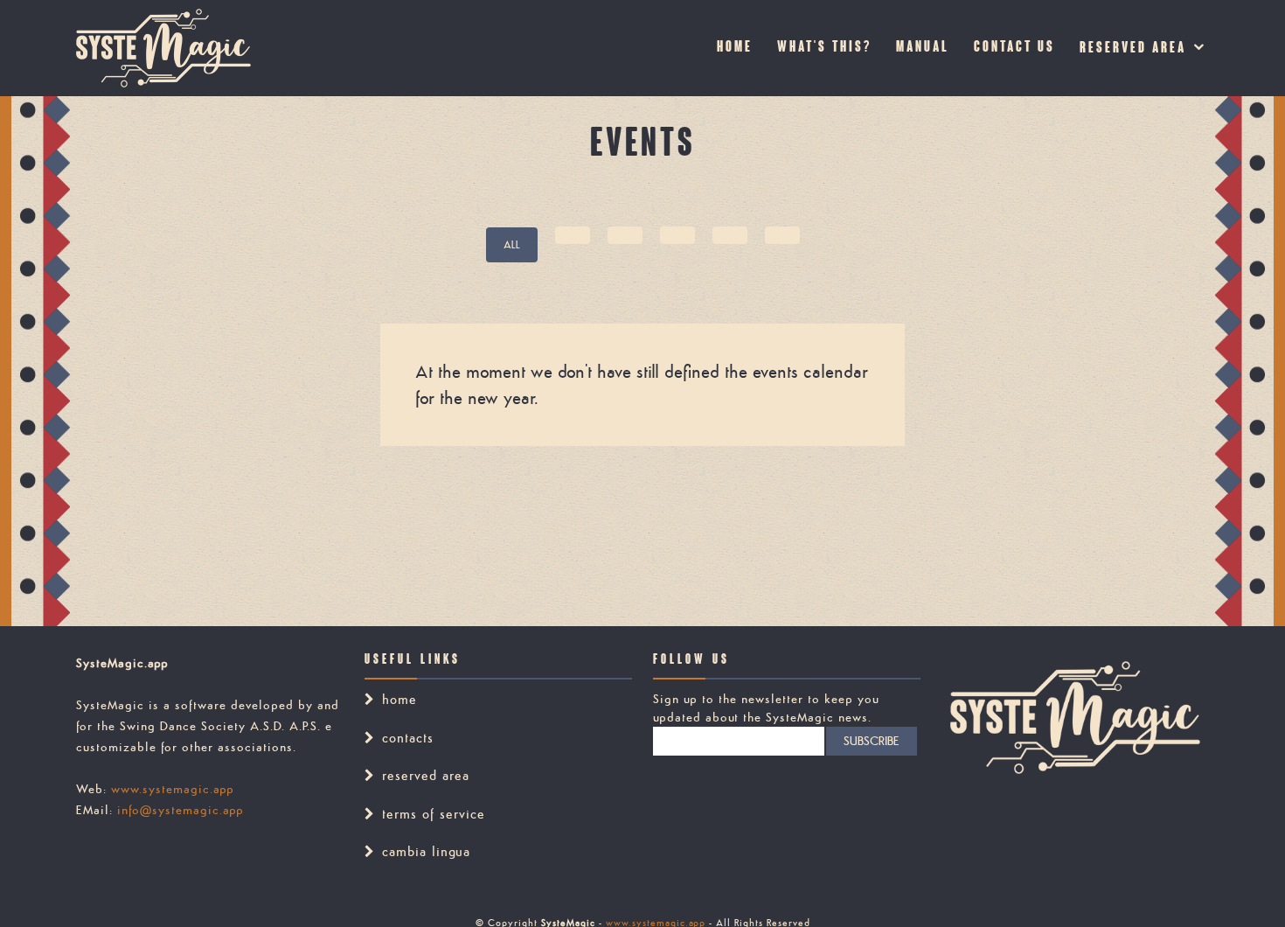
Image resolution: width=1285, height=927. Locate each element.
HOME (735, 48)
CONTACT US (1014, 48)
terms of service (433, 813)
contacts (408, 737)
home (399, 699)
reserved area (1133, 48)
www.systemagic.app (172, 789)
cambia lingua (426, 851)
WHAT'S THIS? (824, 48)
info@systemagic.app (180, 810)
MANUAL (922, 48)
